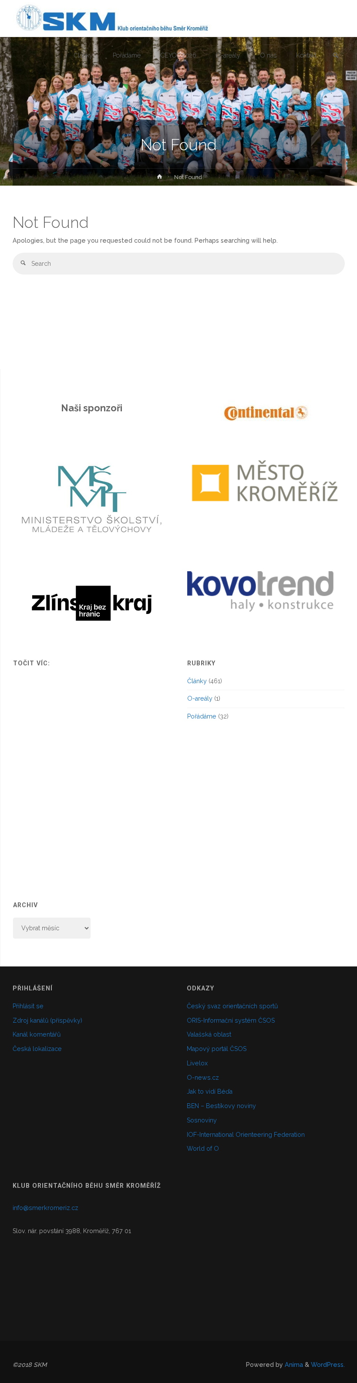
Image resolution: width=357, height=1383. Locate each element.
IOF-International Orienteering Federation (246, 1134)
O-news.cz (203, 1077)
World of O (203, 1148)
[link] (335, 56)
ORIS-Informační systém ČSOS (231, 1020)
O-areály (199, 698)
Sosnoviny (202, 1120)
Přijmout (302, 1369)
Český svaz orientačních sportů (232, 1006)
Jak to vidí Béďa (209, 1091)
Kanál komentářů (37, 1034)
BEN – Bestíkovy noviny (221, 1105)
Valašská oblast (209, 1034)
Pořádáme (201, 716)
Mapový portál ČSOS (216, 1048)
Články (197, 681)
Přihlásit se (28, 1006)
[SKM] (112, 18)
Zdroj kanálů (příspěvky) (47, 1020)
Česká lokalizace (37, 1048)
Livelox (197, 1063)
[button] (220, 413)
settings (251, 1373)
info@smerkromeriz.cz (45, 1207)
